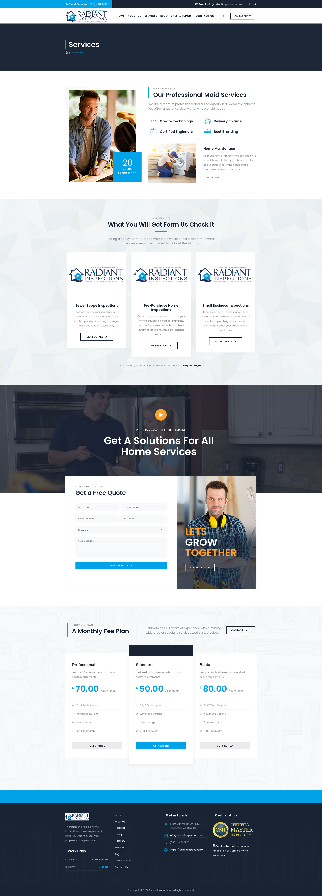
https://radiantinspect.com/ (186, 849)
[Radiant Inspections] (86, 15)
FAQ (119, 834)
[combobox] (121, 530)
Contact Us (205, 16)
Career (121, 828)
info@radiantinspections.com (224, 4)
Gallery (121, 841)
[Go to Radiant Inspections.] (66, 52)
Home (121, 16)
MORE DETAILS (95, 337)
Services (150, 16)
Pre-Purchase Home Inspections (161, 307)
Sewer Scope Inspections (96, 305)
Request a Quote (193, 365)
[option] (97, 301)
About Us (134, 16)
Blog (164, 16)
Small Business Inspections (225, 305)
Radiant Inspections (160, 890)
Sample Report (182, 16)
